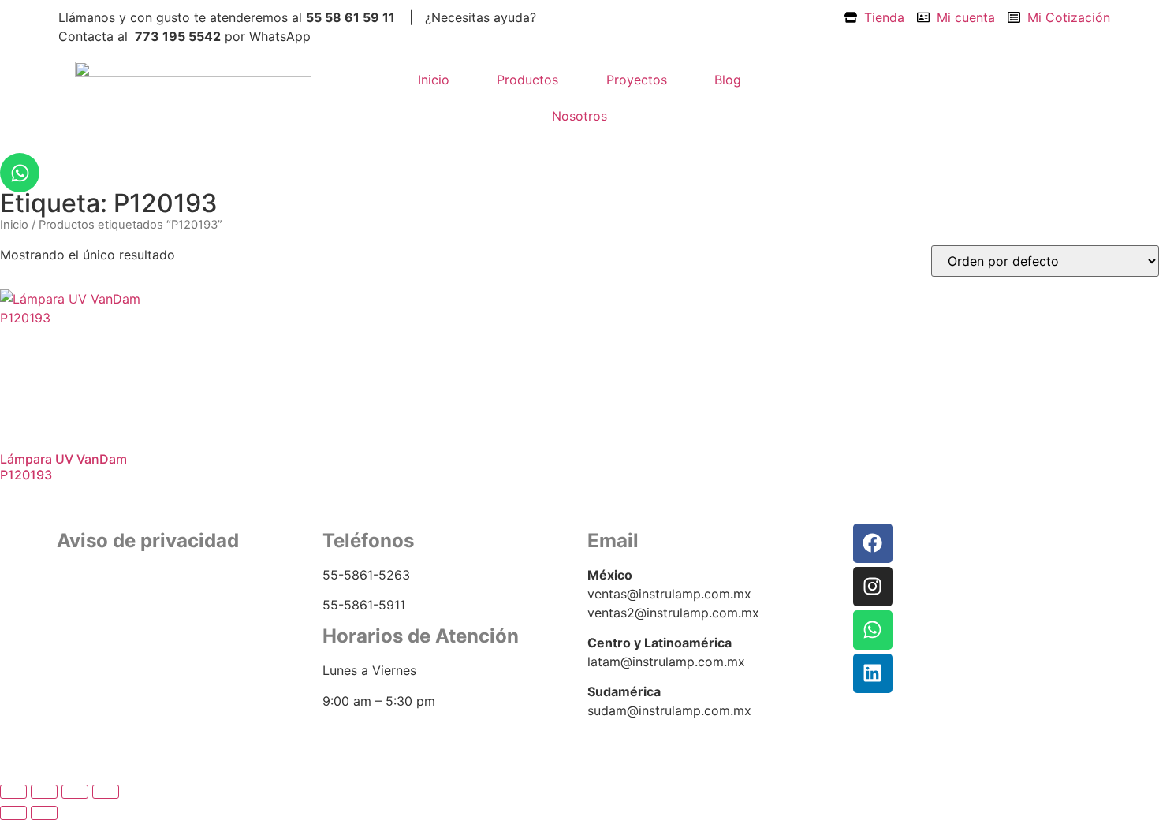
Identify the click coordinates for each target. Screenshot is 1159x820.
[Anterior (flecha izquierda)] (13, 813)
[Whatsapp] (19, 172)
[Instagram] (873, 586)
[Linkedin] (873, 673)
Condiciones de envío (117, 628)
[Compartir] (74, 792)
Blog (727, 80)
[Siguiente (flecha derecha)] (44, 813)
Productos (527, 80)
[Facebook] (873, 543)
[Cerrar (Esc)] (105, 792)
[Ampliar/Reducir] (13, 792)
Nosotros (579, 116)
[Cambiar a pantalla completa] (44, 792)
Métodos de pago (105, 648)
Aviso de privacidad (111, 609)
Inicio (433, 80)
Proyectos (636, 80)
